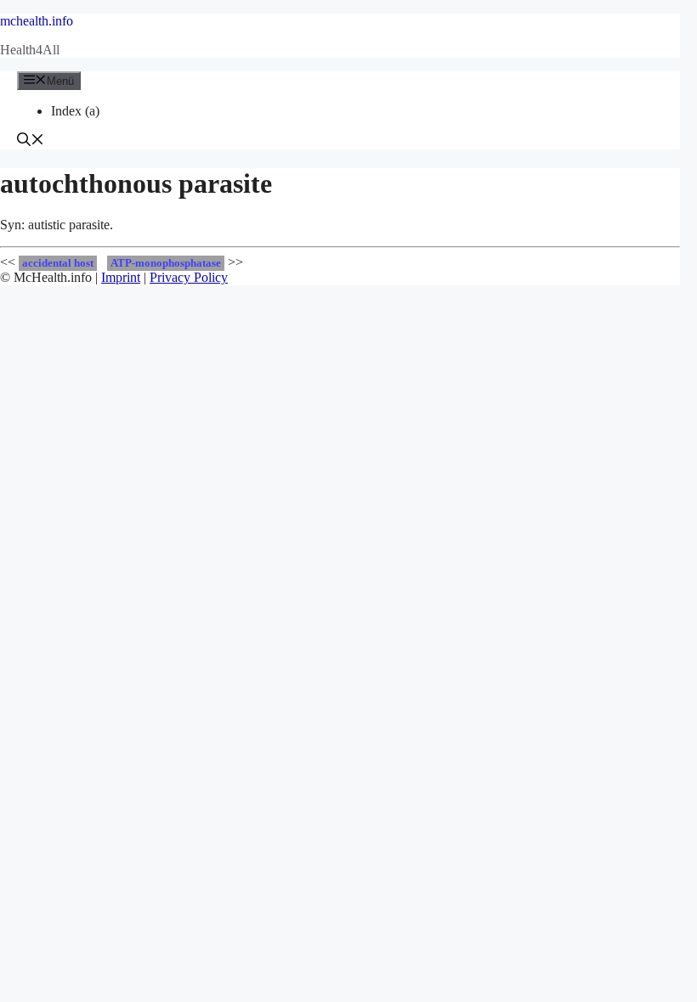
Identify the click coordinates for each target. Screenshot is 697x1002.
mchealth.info (36, 21)
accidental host (58, 263)
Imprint (120, 277)
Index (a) (75, 111)
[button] (30, 141)
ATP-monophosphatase (165, 263)
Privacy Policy (189, 277)
